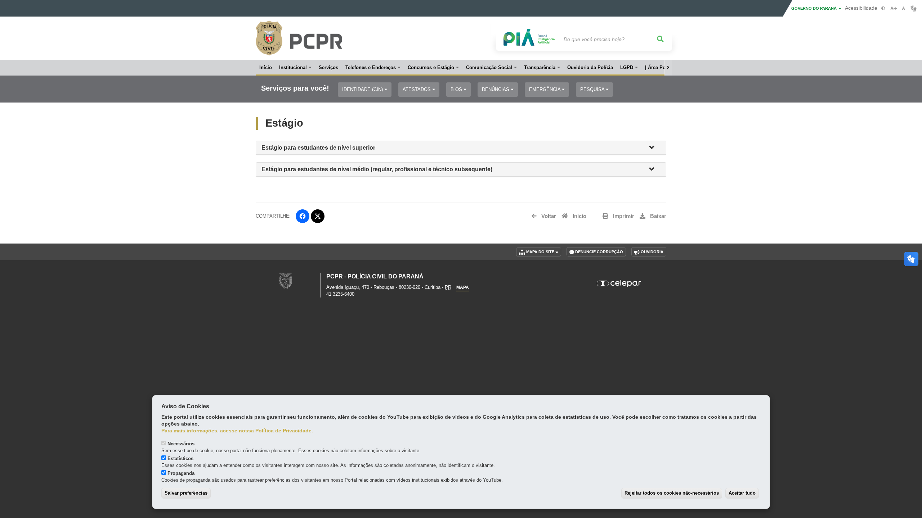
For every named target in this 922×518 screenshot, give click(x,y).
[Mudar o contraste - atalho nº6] (883, 8)
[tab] (461, 148)
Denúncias (496, 89)
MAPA (462, 287)
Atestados (417, 89)
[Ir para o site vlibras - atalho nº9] (913, 8)
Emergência (545, 89)
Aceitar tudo (742, 493)
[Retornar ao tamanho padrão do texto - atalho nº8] (903, 8)
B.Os (457, 89)
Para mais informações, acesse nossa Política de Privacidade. (237, 430)
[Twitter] (318, 216)
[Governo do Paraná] (286, 280)
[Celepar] (619, 283)
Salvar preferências (186, 493)
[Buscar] (660, 39)
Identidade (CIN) (363, 89)
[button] (655, 148)
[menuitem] (295, 68)
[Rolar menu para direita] (668, 68)
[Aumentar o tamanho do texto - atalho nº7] (893, 8)
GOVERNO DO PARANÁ (814, 8)
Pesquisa (593, 89)
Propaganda (180, 473)
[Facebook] (302, 216)
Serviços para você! (295, 88)
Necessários (180, 443)
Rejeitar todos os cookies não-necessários (672, 493)
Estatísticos (180, 458)
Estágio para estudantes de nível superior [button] (318, 148)
